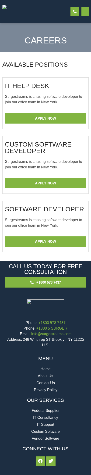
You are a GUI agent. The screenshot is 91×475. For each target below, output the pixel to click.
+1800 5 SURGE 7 (51, 328)
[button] (85, 11)
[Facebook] (40, 461)
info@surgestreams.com (51, 334)
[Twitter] (51, 461)
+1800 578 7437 (52, 323)
